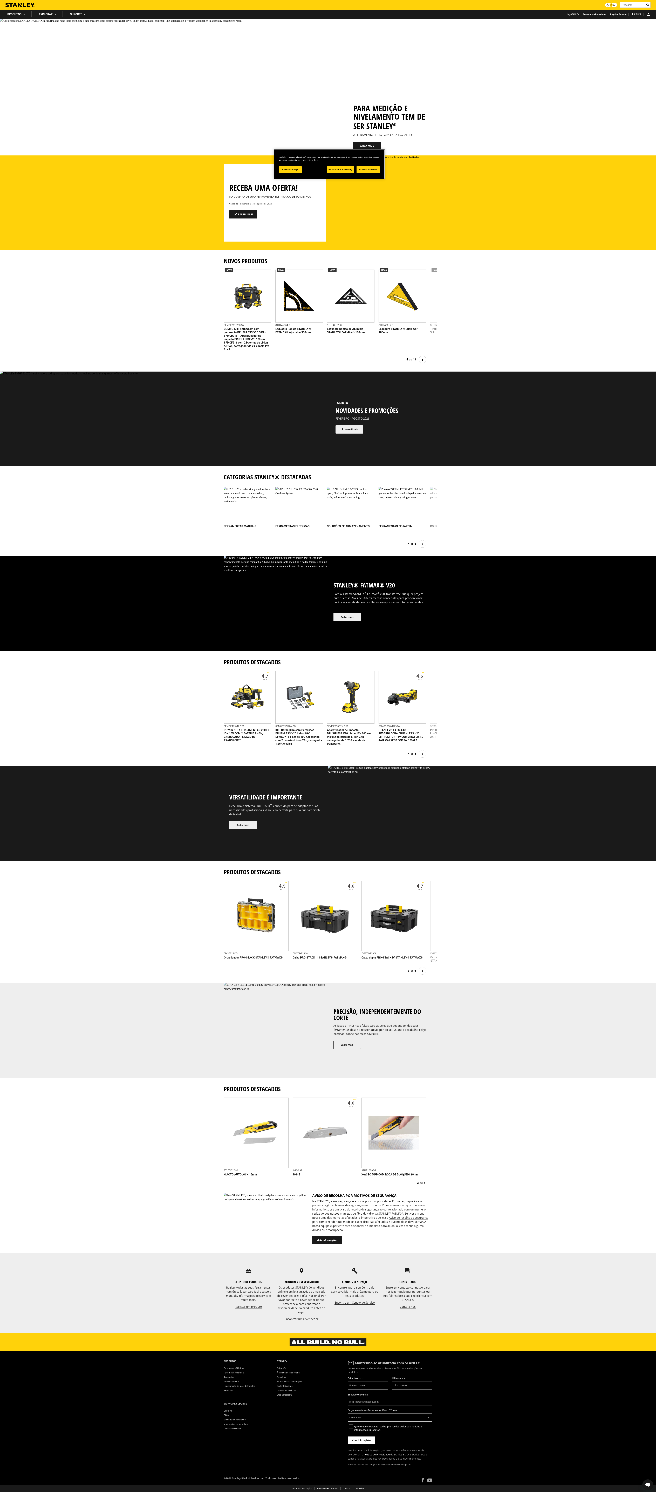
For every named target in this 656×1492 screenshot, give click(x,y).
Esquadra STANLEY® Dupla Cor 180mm (398, 330)
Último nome (398, 1378)
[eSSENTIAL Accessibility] (611, 5)
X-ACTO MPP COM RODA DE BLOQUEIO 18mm (390, 1174)
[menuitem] (16, 14)
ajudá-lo (392, 1226)
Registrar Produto (618, 14)
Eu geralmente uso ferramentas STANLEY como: (373, 1410)
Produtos (14, 14)
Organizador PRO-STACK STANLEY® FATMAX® (253, 957)
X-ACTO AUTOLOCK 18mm (240, 1174)
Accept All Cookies (368, 169)
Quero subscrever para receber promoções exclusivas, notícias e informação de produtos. (388, 1428)
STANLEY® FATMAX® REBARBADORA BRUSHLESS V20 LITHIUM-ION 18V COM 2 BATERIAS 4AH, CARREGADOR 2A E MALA (401, 735)
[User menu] (648, 14)
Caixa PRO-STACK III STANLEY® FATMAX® (320, 957)
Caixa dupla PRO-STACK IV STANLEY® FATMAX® (392, 957)
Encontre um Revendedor (594, 14)
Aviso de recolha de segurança (408, 1218)
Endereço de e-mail (358, 1394)
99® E (296, 1174)
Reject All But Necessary (340, 169)
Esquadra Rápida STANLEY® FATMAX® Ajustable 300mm (293, 330)
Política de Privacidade (377, 1454)
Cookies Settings (290, 169)
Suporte (76, 14)
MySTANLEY (573, 14)
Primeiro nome (355, 1378)
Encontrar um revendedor (301, 1319)
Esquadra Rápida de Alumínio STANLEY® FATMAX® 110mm (346, 330)
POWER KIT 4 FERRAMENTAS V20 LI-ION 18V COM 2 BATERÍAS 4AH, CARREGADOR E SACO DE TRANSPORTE (247, 735)
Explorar (46, 14)
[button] (423, 1480)
